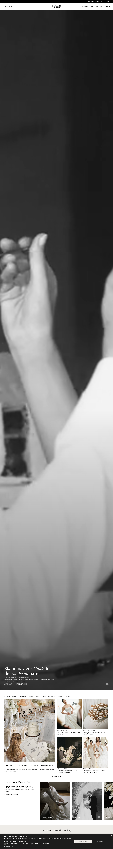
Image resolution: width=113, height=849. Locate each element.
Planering (51, 696)
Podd (101, 6)
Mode (44, 696)
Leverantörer (93, 6)
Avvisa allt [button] (100, 841)
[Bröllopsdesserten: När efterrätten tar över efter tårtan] (95, 717)
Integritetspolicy (22, 841)
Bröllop (15, 696)
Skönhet (68, 696)
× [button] (111, 835)
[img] (56, 6)
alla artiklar (56, 776)
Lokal (38, 696)
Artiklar (85, 6)
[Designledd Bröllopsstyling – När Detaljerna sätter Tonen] (69, 755)
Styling (59, 696)
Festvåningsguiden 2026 (95, 1)
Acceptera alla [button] (83, 841)
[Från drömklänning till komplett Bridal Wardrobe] (69, 717)
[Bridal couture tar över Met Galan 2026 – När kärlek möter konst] (95, 755)
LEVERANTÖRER (21, 684)
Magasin (107, 6)
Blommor (23, 696)
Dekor (31, 696)
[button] (101, 823)
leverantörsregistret (11, 794)
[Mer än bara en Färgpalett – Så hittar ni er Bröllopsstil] (29, 736)
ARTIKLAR (8, 684)
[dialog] (56, 841)
